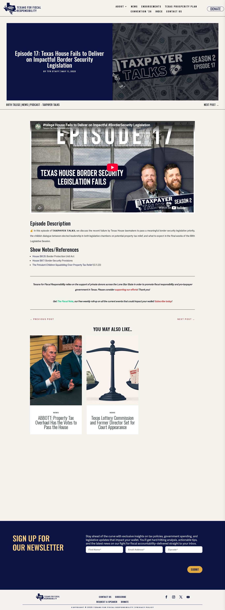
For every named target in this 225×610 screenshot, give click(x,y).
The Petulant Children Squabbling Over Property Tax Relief (62, 264)
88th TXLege (13, 105)
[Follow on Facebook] (166, 597)
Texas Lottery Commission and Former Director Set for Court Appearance (112, 422)
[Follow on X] (181, 597)
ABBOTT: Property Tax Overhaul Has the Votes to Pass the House (56, 422)
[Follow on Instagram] (174, 597)
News (134, 6)
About (120, 6)
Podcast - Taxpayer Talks (45, 105)
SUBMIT (195, 569)
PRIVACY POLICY (144, 607)
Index (159, 11)
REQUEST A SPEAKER (106, 602)
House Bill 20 (39, 256)
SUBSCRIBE (120, 597)
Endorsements (151, 6)
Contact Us (174, 11)
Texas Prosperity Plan (181, 6)
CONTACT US (105, 597)
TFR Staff (53, 71)
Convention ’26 (141, 11)
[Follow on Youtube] (188, 597)
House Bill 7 (38, 260)
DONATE (125, 602)
